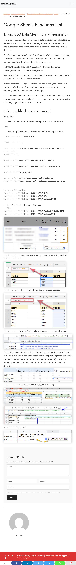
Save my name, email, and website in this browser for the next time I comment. (34, 493)
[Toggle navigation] (72, 4)
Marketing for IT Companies (14, 14)
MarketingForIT (8, 3)
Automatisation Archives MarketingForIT (42, 14)
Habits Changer (22, 558)
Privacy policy (49, 556)
